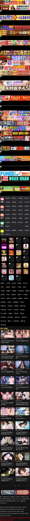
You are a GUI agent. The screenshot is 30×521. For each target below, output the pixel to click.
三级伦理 (8, 202)
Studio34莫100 (20, 418)
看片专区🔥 (3, 321)
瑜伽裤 (20, 218)
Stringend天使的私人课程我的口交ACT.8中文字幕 (7, 449)
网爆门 (26, 222)
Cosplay (20, 202)
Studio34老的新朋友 (7, 387)
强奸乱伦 (14, 198)
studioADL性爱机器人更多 (22, 357)
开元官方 (10, 309)
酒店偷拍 (14, 294)
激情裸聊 (16, 306)
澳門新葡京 (15, 302)
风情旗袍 (8, 218)
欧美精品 (20, 198)
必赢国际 (8, 291)
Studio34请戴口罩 (6, 418)
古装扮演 (8, 214)
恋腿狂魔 (27, 214)
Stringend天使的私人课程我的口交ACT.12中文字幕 (22, 464)
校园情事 (14, 230)
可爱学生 (20, 214)
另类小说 (8, 234)
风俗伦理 (27, 230)
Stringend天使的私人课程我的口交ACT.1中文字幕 (22, 480)
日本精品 (14, 202)
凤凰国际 (14, 291)
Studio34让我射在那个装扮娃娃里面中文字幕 (22, 403)
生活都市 (8, 230)
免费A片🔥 (17, 317)
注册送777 (14, 287)
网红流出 (20, 210)
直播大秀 (22, 313)
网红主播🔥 (3, 324)
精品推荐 (8, 198)
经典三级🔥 (10, 317)
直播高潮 (27, 291)
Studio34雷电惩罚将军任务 (22, 388)
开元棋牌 (14, 283)
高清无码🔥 (16, 321)
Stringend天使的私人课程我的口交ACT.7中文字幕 (22, 433)
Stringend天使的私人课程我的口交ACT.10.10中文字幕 (7, 480)
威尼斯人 (3, 283)
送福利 (19, 287)
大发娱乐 (10, 302)
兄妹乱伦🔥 (24, 317)
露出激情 (14, 222)
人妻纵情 (20, 230)
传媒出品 (8, 226)
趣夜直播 (14, 298)
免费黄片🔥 (22, 306)
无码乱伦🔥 (3, 309)
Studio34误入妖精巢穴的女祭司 (7, 403)
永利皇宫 (22, 302)
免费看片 (10, 313)
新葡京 (24, 287)
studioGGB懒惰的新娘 (7, 372)
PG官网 (8, 283)
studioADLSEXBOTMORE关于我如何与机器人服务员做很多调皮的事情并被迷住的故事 (7, 358)
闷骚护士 (27, 218)
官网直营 (19, 283)
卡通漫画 (8, 222)
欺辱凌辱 (8, 210)
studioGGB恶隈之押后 (22, 341)
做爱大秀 (16, 313)
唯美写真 (20, 222)
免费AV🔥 (23, 321)
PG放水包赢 (21, 291)
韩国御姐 (14, 206)
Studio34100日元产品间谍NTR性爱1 (7, 341)
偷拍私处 (8, 298)
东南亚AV (27, 206)
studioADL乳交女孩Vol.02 (21, 372)
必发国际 (26, 298)
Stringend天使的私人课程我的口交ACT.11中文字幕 (7, 464)
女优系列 (14, 214)
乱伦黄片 (3, 298)
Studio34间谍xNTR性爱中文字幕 (22, 448)
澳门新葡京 (3, 302)
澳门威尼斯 (3, 317)
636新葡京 (10, 306)
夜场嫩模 (20, 298)
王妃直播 (25, 294)
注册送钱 (8, 287)
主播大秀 (19, 294)
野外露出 (27, 210)
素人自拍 (27, 202)
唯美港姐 (20, 206)
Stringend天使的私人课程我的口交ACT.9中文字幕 (7, 433)
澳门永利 (25, 283)
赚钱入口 (10, 321)
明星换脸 (14, 218)
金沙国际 (22, 309)
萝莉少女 (27, 198)
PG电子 (2, 287)
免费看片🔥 (3, 306)
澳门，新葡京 (4, 313)
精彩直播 (3, 294)
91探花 (14, 210)
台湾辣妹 (8, 206)
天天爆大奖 (16, 309)
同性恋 (26, 226)
